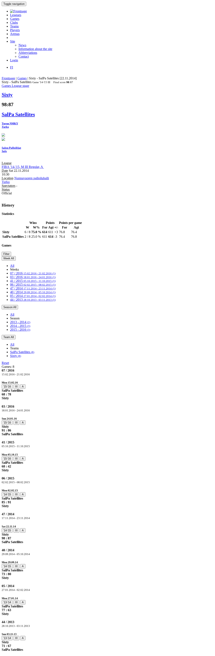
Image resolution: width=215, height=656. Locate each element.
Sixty (15, 356)
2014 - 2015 (20, 326)
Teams (14, 26)
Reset (5, 363)
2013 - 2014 (20, 322)
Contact (23, 56)
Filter (6, 254)
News (22, 45)
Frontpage (8, 78)
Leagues (15, 15)
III (16, 386)
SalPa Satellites (22, 352)
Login (14, 60)
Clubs (14, 22)
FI (11, 67)
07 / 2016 (33, 273)
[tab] (107, 390)
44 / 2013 (33, 299)
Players (15, 30)
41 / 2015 (33, 281)
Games (14, 19)
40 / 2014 (33, 292)
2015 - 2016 (20, 329)
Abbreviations (27, 52)
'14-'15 (7, 494)
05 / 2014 (33, 296)
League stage (20, 86)
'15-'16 (7, 386)
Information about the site (35, 49)
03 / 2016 (33, 277)
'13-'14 (7, 602)
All (12, 265)
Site (12, 41)
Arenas (15, 34)
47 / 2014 (33, 288)
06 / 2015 (33, 284)
